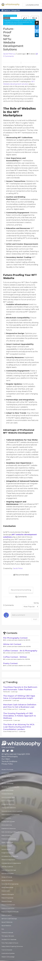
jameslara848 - (7, 700)
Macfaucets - (7, 691)
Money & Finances (7, 877)
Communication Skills (8, 797)
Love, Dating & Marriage (9, 870)
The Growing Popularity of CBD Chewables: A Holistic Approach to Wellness (19, 715)
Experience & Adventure (8, 828)
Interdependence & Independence (11, 863)
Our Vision (6, 759)
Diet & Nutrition (6, 818)
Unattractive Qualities (8, 953)
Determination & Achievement (11, 814)
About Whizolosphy (10, 756)
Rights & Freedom (7, 915)
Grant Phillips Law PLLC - (11, 709)
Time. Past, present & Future (10, 943)
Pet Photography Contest (15, 638)
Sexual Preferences (7, 922)
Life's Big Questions (7, 866)
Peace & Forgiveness (7, 898)
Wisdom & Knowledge (8, 957)
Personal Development (8, 905)
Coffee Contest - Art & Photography (20, 651)
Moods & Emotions (7, 880)
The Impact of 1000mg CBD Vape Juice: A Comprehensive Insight (19, 697)
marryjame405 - (8, 720)
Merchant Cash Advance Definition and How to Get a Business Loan (19, 706)
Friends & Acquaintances (9, 839)
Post (35, 619)
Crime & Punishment (8, 800)
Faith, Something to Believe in (10, 832)
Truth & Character (7, 950)
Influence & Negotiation (8, 859)
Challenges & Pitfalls (7, 790)
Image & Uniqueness (7, 852)
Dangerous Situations (8, 804)
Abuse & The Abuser (7, 769)
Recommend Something (21, 590)
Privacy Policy (7, 764)
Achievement (5, 773)
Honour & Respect (7, 846)
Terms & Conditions (9, 761)
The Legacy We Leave (8, 936)
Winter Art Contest (12, 644)
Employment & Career (8, 821)
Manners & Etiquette (7, 873)
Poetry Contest (10, 663)
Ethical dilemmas (7, 825)
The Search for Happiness (9, 939)
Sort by (36, 603)
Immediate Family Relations (10, 856)
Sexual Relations (6, 925)
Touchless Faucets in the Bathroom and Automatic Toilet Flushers (20, 688)
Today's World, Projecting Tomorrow (12, 946)
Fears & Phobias (6, 835)
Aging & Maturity (7, 780)
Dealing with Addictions (9, 807)
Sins (3, 929)
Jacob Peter (8, 54)
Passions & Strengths (8, 894)
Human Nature (6, 849)
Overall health (6, 891)
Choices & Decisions (7, 794)
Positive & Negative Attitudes (10, 911)
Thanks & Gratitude (7, 932)
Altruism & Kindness (10, 16)
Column (6, 18)
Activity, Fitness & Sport (8, 776)
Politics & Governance (8, 908)
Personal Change (7, 901)
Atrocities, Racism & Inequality (10, 787)
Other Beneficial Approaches (10, 884)
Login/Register (32, 5)
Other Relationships (7, 887)
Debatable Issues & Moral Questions (12, 811)
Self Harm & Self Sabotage (9, 918)
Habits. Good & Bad (7, 842)
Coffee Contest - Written (15, 657)
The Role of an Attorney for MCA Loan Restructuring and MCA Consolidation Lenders (18, 726)
